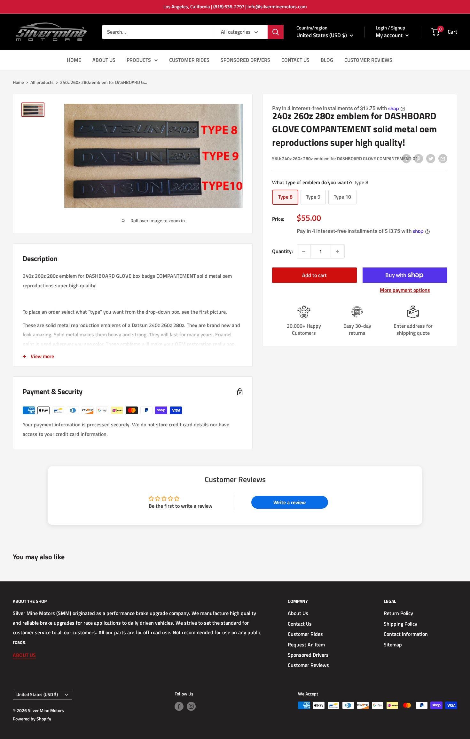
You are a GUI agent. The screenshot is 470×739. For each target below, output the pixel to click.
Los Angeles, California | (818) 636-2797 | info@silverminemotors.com (235, 6)
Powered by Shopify (32, 718)
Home (18, 82)
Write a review (289, 502)
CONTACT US (295, 60)
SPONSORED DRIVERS (245, 60)
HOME (74, 60)
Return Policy (398, 613)
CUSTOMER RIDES (189, 60)
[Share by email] (442, 158)
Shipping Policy (400, 624)
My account (390, 35)
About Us (298, 613)
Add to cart (314, 275)
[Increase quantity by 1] (337, 251)
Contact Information (406, 634)
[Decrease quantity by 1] (303, 251)
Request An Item (306, 644)
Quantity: (282, 251)
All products (42, 82)
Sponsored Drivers (308, 655)
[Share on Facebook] (406, 158)
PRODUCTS (139, 60)
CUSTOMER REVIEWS (368, 60)
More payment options (405, 290)
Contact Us (300, 624)
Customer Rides (305, 634)
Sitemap (393, 644)
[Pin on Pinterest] (418, 158)
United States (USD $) (37, 694)
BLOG (327, 60)
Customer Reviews (308, 665)
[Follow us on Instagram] (191, 706)
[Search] (276, 32)
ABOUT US (103, 60)
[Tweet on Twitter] (430, 158)
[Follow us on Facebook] (179, 706)
